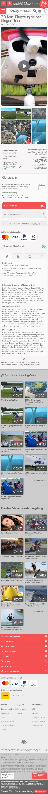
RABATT (43, 6)
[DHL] (5, 696)
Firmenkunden (21, 709)
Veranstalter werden (7, 721)
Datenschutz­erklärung (39, 717)
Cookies (21, 783)
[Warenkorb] (40, 11)
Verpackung (5, 713)
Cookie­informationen (38, 725)
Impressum (35, 713)
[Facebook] (46, 750)
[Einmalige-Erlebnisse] (19, 11)
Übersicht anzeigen (18, 696)
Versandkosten (37, 165)
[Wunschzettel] (45, 11)
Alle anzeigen (38, 480)
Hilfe (2, 717)
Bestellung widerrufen (8, 725)
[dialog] (24, 787)
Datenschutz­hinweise (38, 721)
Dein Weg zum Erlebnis (8, 709)
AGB (33, 709)
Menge (40, 184)
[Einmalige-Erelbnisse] (24, 742)
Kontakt (3, 729)
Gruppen (19, 713)
